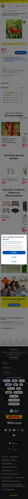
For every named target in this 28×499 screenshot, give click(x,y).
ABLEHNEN (14, 261)
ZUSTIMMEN (14, 252)
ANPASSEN (14, 257)
